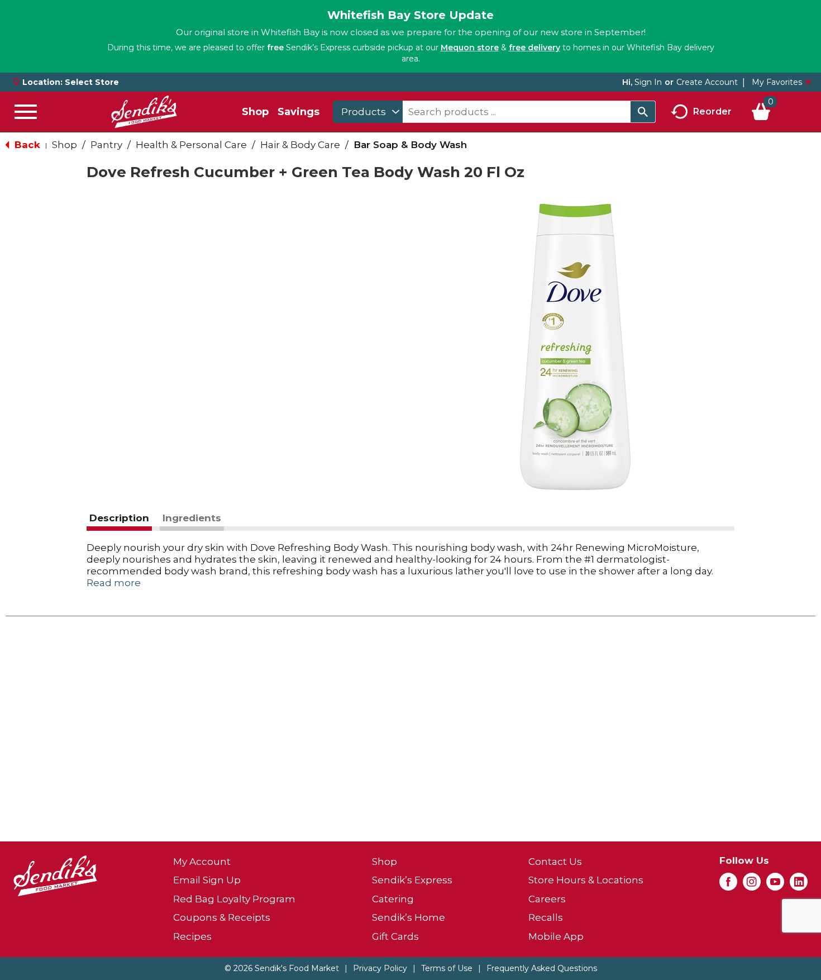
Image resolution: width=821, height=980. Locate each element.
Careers (547, 899)
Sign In (648, 82)
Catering (393, 899)
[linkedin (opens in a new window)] (799, 885)
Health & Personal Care (191, 144)
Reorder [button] (712, 111)
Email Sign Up (207, 880)
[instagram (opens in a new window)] (752, 885)
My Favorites (777, 82)
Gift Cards (395, 936)
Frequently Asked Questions (541, 968)
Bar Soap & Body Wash (410, 144)
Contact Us (555, 861)
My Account (202, 861)
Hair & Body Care (300, 144)
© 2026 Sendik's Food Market (282, 968)
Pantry (106, 144)
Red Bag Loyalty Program (234, 899)
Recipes (192, 936)
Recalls (545, 917)
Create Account (707, 82)
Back (26, 144)
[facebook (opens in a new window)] (728, 885)
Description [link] (119, 518)
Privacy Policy (380, 968)
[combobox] (368, 112)
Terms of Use (446, 968)
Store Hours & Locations (585, 880)
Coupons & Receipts (221, 917)
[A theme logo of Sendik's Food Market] (144, 112)
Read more (114, 582)
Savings (298, 112)
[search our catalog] (643, 111)
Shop (255, 112)
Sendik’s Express (412, 880)
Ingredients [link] (192, 518)
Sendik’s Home (408, 917)
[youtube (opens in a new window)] (775, 885)
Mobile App (556, 936)
